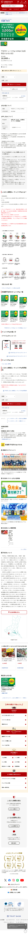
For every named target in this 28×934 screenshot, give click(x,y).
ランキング (16, 9)
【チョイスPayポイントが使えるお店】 (11, 288)
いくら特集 (17, 757)
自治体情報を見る (15, 612)
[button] (25, 6)
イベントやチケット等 (12, 418)
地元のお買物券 (23, 418)
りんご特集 (4, 761)
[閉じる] (25, 925)
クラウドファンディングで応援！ (9, 778)
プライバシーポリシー (9, 922)
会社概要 (2, 919)
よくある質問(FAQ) (14, 826)
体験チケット (22, 421)
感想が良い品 (4, 724)
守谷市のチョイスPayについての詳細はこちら (15, 328)
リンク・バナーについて (22, 919)
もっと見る (23, 549)
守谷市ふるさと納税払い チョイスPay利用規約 (15, 390)
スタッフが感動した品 (6, 740)
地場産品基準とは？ (6, 439)
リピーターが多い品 (6, 719)
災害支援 (14, 889)
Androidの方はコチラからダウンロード (17, 356)
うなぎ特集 (4, 757)
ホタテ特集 (17, 761)
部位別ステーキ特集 (6, 766)
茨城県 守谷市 (4, 693)
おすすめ (23, 9)
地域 (10, 9)
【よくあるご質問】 (6, 363)
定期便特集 (17, 766)
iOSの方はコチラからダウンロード (18, 352)
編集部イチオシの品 (6, 736)
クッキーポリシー (20, 922)
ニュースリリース (10, 919)
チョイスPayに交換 (6, 783)
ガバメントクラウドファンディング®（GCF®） (15, 887)
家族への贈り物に (5, 787)
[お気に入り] (25, 931)
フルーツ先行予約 (5, 745)
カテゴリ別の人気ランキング (8, 715)
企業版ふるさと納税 (14, 892)
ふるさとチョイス (15, 884)
